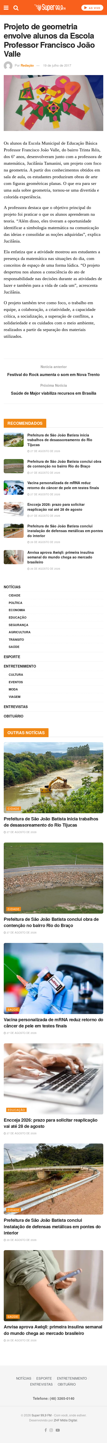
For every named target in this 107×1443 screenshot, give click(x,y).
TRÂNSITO (16, 639)
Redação (27, 65)
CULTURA (16, 674)
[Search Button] (15, 7)
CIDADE (14, 595)
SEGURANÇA (18, 625)
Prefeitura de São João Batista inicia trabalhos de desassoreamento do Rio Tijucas (59, 439)
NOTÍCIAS (12, 586)
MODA (13, 689)
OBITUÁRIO (13, 716)
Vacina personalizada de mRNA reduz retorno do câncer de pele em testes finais (63, 485)
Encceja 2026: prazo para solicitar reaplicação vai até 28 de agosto (56, 507)
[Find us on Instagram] (51, 1430)
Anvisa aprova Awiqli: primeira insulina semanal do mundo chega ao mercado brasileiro (60, 557)
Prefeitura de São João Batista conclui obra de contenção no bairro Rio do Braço (64, 464)
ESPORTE (12, 656)
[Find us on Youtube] (58, 1430)
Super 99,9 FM (42, 1415)
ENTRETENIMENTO (20, 666)
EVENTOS (16, 682)
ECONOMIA (17, 610)
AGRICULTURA (20, 632)
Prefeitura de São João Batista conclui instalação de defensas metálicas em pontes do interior (65, 530)
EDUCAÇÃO (17, 617)
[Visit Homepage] (49, 7)
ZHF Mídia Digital (65, 1420)
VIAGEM (14, 696)
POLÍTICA (15, 602)
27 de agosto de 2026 (45, 451)
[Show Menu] (6, 7)
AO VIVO (94, 8)
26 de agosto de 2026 (45, 542)
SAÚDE (14, 646)
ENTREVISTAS (16, 706)
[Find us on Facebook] (46, 1430)
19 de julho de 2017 (57, 65)
